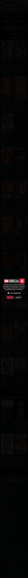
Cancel (18, 297)
